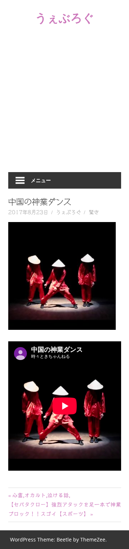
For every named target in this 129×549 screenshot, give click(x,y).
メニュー (41, 180)
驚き (94, 212)
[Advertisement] (64, 104)
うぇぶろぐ (64, 17)
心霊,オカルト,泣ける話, (41, 495)
